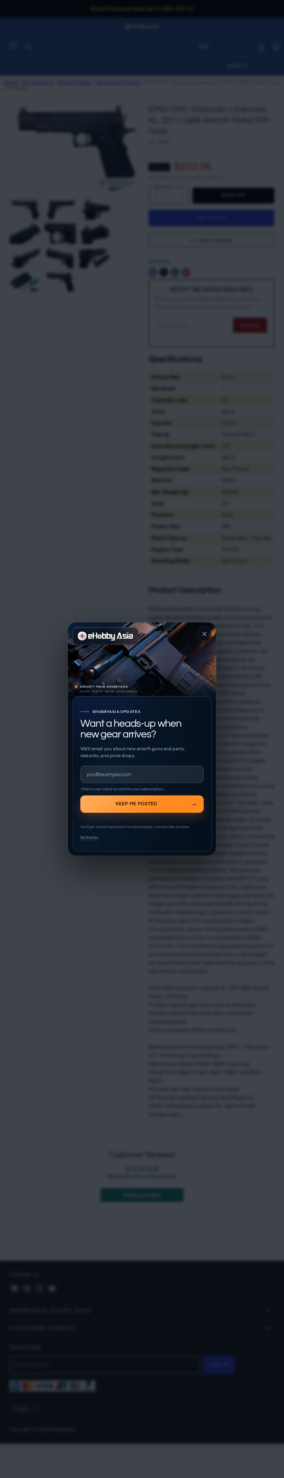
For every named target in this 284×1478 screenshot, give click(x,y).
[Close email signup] (204, 634)
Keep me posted (136, 803)
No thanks (89, 837)
